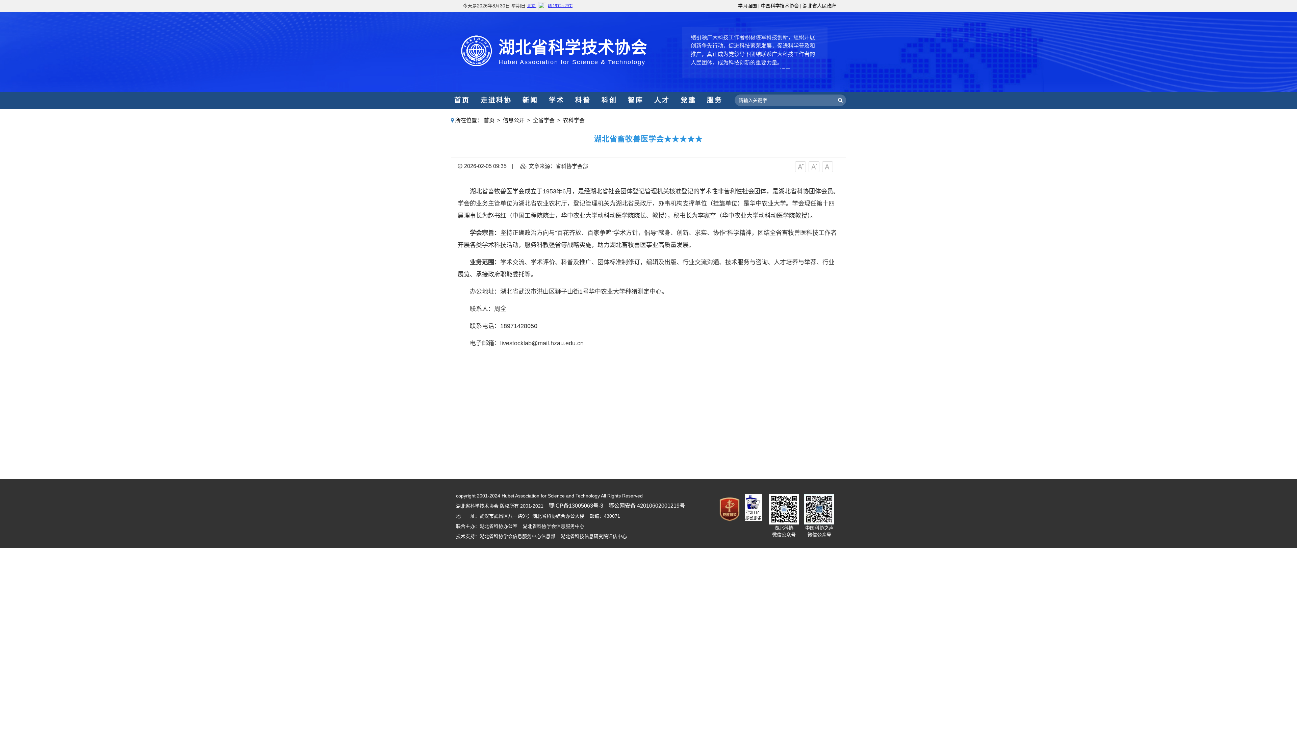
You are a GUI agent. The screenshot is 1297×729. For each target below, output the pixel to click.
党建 (688, 100)
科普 (583, 100)
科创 (609, 100)
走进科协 (496, 100)
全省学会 (544, 120)
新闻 (530, 100)
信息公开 (514, 120)
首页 (462, 100)
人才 (662, 100)
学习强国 (747, 5)
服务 (714, 100)
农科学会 (574, 120)
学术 (556, 100)
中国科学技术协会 (780, 5)
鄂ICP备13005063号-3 (576, 506)
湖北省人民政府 (819, 5)
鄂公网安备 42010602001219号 (647, 506)
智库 (635, 100)
